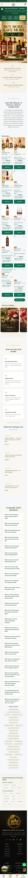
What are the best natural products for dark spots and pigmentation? (12, 645)
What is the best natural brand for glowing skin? (11, 553)
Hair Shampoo (6, 798)
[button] (7, 167)
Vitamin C (14, 796)
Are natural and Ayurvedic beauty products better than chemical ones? (12, 692)
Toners (22, 286)
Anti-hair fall (18, 793)
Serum (10, 190)
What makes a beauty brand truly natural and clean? (12, 660)
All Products (7, 855)
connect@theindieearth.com (19, 865)
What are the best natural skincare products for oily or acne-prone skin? (12, 674)
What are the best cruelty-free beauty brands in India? (12, 567)
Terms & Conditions (7, 872)
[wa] (20, 839)
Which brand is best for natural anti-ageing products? (11, 620)
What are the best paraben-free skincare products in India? (12, 612)
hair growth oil (20, 801)
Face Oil (10, 255)
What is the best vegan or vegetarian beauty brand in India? (12, 629)
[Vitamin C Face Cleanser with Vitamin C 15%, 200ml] (7, 210)
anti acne (14, 798)
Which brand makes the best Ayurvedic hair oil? (12, 588)
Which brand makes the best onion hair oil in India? (12, 531)
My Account (19, 853)
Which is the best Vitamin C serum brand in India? (12, 574)
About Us (20, 846)
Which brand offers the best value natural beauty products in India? (12, 683)
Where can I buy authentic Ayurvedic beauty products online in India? (12, 596)
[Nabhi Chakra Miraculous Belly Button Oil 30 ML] (19, 241)
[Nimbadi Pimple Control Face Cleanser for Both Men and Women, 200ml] (19, 175)
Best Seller (4, 158)
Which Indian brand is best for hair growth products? (12, 666)
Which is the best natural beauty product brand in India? (11, 516)
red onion (11, 793)
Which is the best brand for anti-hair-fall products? (12, 604)
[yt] (13, 839)
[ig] (10, 839)
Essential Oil (6, 785)
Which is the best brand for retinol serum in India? (12, 653)
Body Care (16, 253)
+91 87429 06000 (20, 868)
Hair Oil (9, 157)
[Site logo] (13, 5)
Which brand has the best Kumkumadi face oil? (12, 560)
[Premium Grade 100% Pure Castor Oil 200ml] (7, 241)
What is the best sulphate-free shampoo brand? (12, 581)
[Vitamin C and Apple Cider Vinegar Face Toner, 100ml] (19, 274)
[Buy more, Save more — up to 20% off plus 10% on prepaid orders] (4, 869)
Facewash (16, 191)
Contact (20, 851)
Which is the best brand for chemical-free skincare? (12, 546)
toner (5, 804)
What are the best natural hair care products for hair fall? (12, 539)
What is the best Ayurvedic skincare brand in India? (12, 524)
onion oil (13, 801)
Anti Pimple (6, 801)
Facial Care (5, 190)
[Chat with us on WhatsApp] (24, 865)
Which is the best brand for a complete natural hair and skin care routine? (12, 701)
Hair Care (4, 157)
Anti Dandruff (6, 796)
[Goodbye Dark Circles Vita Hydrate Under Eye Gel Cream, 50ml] (19, 210)
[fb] (6, 839)
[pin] (17, 839)
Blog (20, 849)
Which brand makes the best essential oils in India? (12, 637)
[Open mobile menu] (1, 4)
